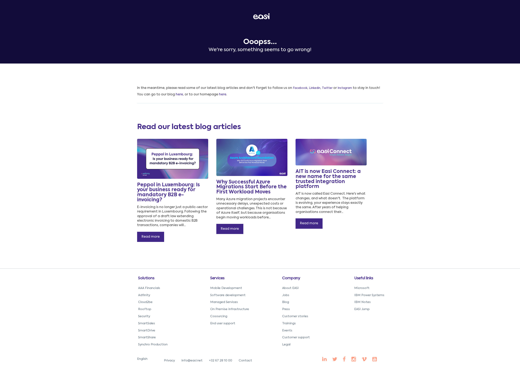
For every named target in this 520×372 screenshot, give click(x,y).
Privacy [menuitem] (169, 360)
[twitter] (334, 359)
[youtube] (353, 359)
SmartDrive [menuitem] (146, 330)
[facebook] (324, 359)
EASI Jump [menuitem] (362, 309)
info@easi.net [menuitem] (192, 360)
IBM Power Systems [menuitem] (369, 295)
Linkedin (314, 88)
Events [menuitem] (287, 330)
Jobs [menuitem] (285, 295)
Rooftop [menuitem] (144, 309)
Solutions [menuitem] (146, 278)
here (179, 94)
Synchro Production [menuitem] (153, 344)
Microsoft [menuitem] (361, 288)
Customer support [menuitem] (296, 337)
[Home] (262, 16)
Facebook (300, 88)
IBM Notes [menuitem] (362, 302)
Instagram (345, 88)
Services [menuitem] (217, 278)
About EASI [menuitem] (290, 288)
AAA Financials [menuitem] (149, 288)
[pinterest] (344, 359)
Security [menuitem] (144, 316)
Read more (151, 236)
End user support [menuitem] (222, 323)
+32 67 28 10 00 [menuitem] (220, 360)
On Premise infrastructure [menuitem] (229, 309)
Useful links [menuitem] (363, 278)
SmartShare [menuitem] (147, 337)
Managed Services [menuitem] (224, 302)
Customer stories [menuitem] (295, 316)
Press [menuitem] (286, 309)
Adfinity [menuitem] (144, 295)
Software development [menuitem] (228, 295)
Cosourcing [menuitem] (218, 316)
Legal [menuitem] (286, 344)
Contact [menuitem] (245, 360)
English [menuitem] (142, 358)
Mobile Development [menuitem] (226, 288)
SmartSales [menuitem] (146, 323)
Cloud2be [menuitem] (145, 302)
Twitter (327, 88)
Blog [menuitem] (285, 302)
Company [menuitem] (291, 278)
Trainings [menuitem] (289, 323)
